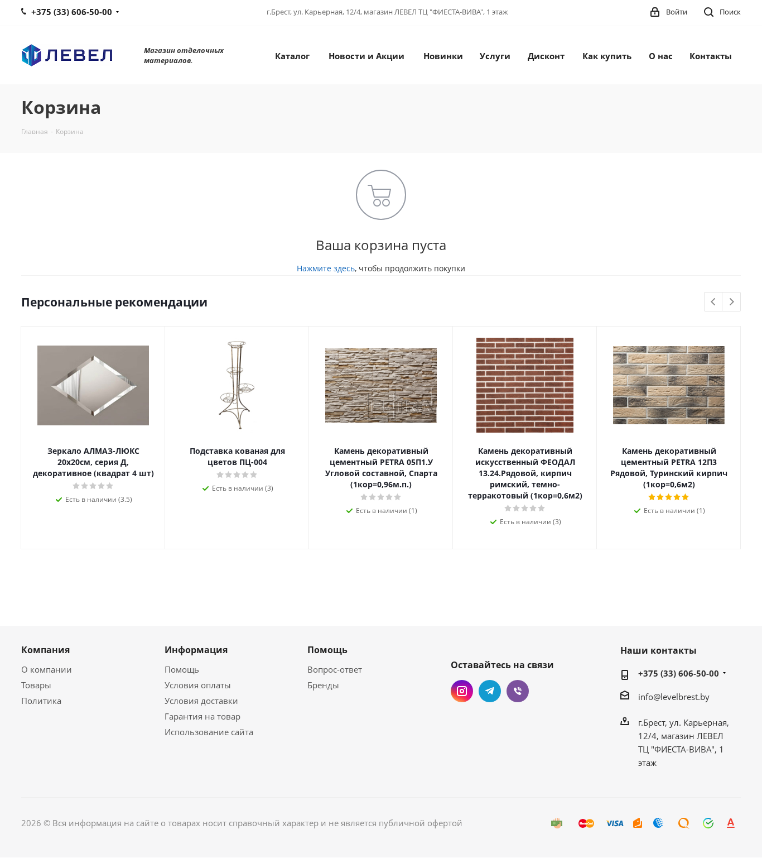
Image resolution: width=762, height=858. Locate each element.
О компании (46, 669)
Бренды (323, 685)
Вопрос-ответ (334, 669)
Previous (714, 302)
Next (731, 302)
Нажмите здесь (326, 268)
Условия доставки (201, 700)
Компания (45, 650)
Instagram (462, 691)
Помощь (182, 669)
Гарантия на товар (202, 716)
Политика (41, 700)
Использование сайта (209, 731)
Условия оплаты (198, 685)
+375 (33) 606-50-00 (678, 673)
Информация (196, 650)
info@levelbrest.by (674, 696)
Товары (36, 685)
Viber (518, 691)
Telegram (490, 691)
